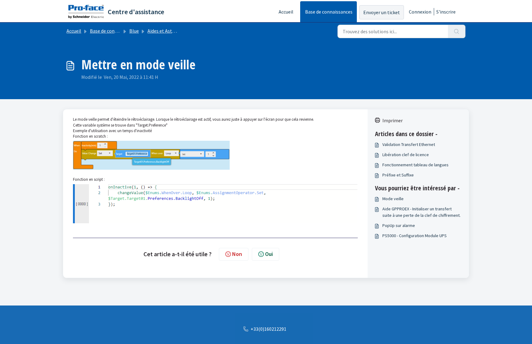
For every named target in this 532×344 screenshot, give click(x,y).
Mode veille (393, 198)
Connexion (420, 12)
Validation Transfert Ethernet (408, 144)
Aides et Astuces (164, 31)
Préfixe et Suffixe (398, 175)
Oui (269, 253)
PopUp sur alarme (398, 225)
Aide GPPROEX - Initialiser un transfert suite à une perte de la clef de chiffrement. (421, 212)
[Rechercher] (456, 31)
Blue (134, 31)
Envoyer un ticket (381, 12)
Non (237, 253)
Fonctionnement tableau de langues (415, 165)
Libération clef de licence (405, 154)
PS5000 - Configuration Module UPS (414, 235)
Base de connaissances (329, 12)
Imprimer (392, 120)
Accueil (286, 12)
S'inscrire (446, 12)
